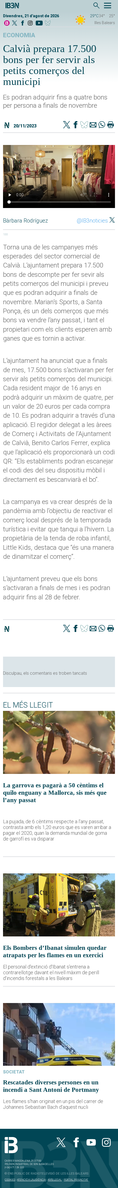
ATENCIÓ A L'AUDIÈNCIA (31, 1179)
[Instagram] (30, 23)
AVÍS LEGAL (55, 1179)
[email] (93, 125)
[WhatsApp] (102, 125)
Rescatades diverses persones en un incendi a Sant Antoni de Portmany (51, 1086)
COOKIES (10, 1179)
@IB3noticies (92, 220)
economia (19, 35)
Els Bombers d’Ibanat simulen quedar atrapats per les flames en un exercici (54, 951)
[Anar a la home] (7, 23)
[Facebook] (22, 23)
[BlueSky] (48, 23)
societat (14, 1072)
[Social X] (14, 23)
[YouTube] (39, 23)
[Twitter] (67, 125)
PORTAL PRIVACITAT (76, 1179)
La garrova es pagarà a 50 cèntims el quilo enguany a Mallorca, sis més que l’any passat (54, 793)
